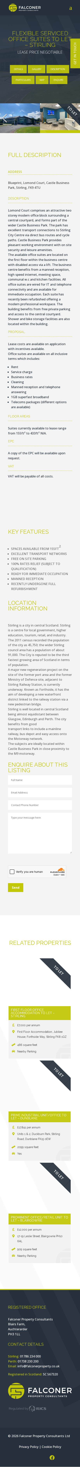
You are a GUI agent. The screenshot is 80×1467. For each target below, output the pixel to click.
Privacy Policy (28, 1447)
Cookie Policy (51, 1447)
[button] (4, 118)
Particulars (23, 80)
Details (18, 69)
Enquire (58, 80)
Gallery (36, 69)
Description (57, 69)
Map (42, 80)
